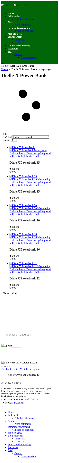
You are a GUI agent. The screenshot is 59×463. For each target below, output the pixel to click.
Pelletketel (40, 156)
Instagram (34, 369)
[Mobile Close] (2, 406)
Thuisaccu (19, 39)
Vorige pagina (45, 69)
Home (4, 65)
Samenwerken (28, 57)
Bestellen (19, 402)
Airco (10, 22)
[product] (33, 149)
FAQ (10, 51)
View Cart (7, 403)
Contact (18, 54)
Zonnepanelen (15, 36)
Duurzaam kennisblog (19, 45)
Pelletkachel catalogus (25, 19)
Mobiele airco (15, 432)
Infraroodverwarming (19, 27)
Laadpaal (19, 441)
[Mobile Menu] (2, 62)
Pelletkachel (14, 16)
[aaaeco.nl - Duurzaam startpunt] (13, 5)
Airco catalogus (22, 423)
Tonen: (7, 140)
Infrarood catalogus (24, 30)
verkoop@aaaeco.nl (28, 374)
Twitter (16, 369)
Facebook (6, 369)
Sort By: (7, 136)
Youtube (24, 369)
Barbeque (13, 48)
